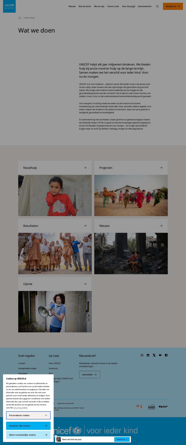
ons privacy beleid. (20, 407)
